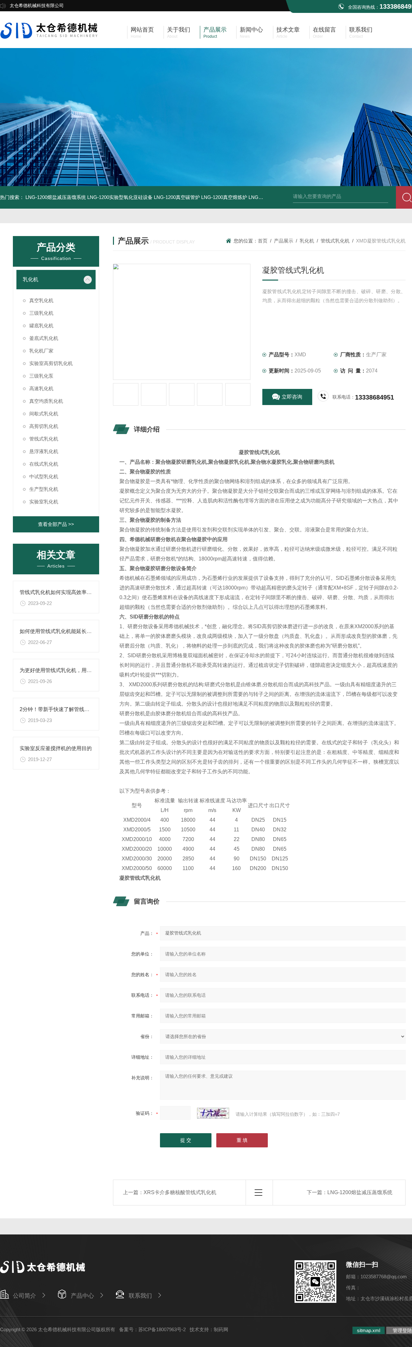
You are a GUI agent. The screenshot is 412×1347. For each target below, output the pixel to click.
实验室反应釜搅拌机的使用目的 (56, 748)
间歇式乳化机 (43, 413)
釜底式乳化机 (43, 338)
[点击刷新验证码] (213, 1113)
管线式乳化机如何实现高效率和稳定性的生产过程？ (79, 592)
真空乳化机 (41, 300)
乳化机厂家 (41, 350)
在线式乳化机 (43, 464)
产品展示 (283, 240)
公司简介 (24, 1296)
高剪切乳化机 (43, 426)
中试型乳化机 (43, 476)
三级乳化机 (41, 313)
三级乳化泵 (41, 376)
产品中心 (82, 1296)
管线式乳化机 (43, 438)
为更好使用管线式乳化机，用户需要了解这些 (71, 670)
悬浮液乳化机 (43, 451)
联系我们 (140, 1296)
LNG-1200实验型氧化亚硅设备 (120, 197)
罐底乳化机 (41, 325)
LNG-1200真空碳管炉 (177, 197)
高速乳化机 (41, 388)
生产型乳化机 (43, 489)
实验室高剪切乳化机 (51, 363)
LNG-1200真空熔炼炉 (224, 197)
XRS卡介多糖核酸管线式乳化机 (180, 1192)
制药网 (221, 1329)
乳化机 (30, 279)
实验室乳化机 (43, 501)
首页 (262, 240)
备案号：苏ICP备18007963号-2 (152, 1329)
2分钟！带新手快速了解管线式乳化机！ (65, 709)
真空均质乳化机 (46, 401)
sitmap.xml (368, 1330)
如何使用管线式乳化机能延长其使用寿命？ (68, 631)
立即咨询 (292, 397)
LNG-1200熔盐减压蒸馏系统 (55, 197)
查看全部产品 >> (56, 524)
